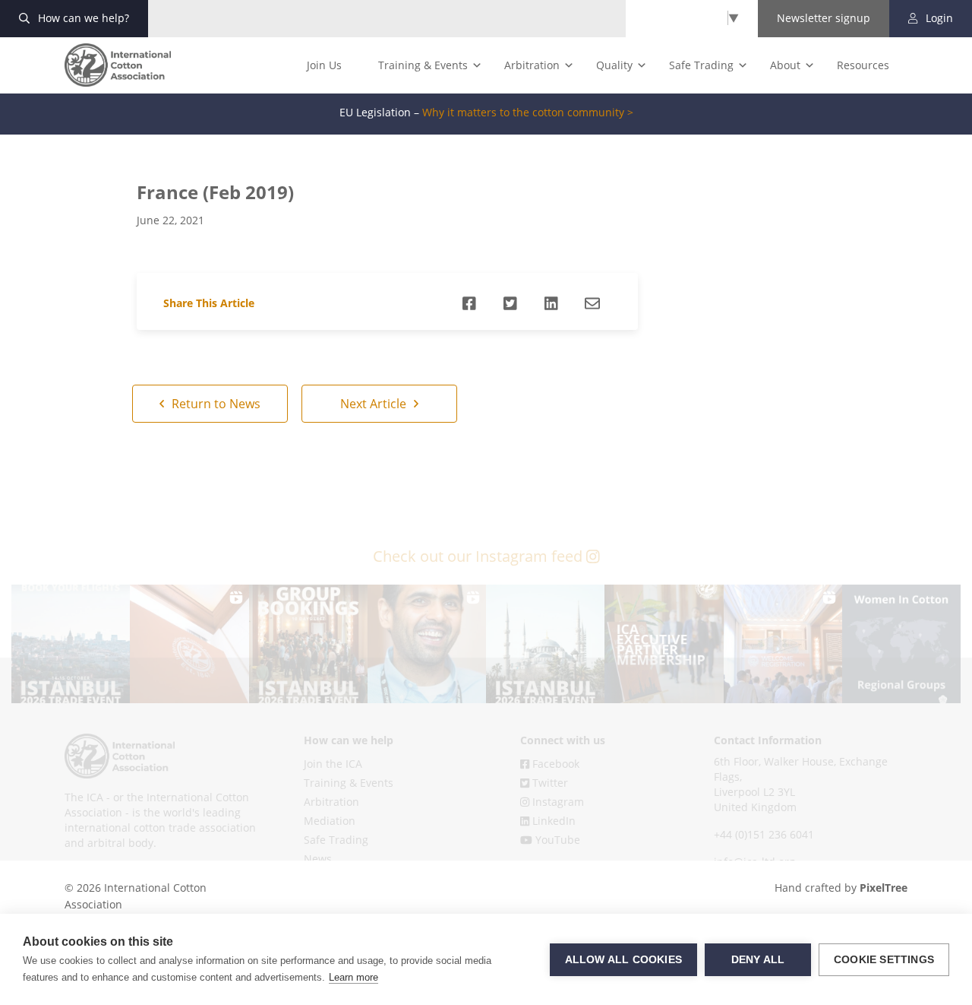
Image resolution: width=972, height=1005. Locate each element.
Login (938, 18)
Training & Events (423, 65)
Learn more (353, 977)
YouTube (556, 839)
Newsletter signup (823, 18)
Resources (863, 65)
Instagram (556, 801)
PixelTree (883, 887)
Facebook (554, 763)
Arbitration (532, 65)
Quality (614, 65)
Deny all (758, 959)
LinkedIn (552, 820)
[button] (70, 644)
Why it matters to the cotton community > (527, 112)
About (785, 65)
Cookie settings (884, 959)
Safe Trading (701, 65)
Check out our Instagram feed (479, 556)
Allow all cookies (623, 959)
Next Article (374, 403)
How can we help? (82, 18)
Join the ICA (333, 763)
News (318, 858)
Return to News (214, 403)
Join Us (324, 65)
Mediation (329, 820)
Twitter (548, 782)
